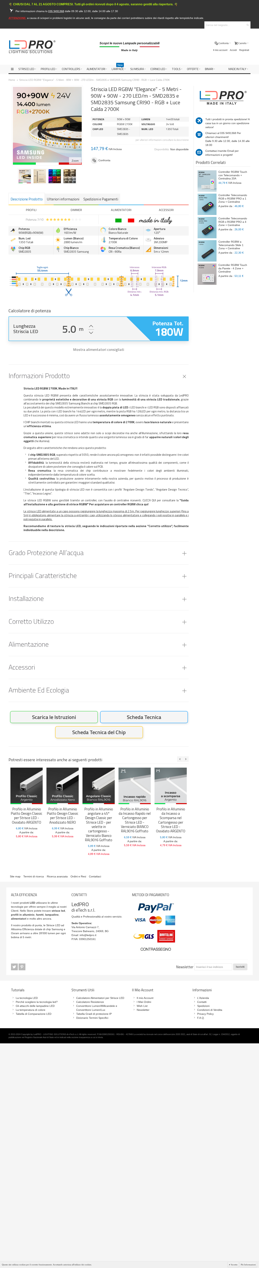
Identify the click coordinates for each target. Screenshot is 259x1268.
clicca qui (142, 504)
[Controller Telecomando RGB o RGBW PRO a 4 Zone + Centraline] (207, 227)
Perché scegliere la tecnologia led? (37, 1001)
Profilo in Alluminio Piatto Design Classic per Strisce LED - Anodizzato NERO (62, 815)
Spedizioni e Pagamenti (100, 199)
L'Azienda (203, 997)
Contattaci (95, 876)
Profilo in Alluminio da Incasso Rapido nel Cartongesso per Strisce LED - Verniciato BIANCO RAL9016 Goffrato (135, 820)
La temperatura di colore (30, 1009)
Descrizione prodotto (27, 199)
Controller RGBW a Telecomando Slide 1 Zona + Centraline (230, 245)
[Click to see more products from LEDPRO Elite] (223, 98)
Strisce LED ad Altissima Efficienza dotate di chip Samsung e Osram (38, 929)
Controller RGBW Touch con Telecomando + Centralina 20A (232, 175)
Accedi (233, 50)
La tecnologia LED (27, 997)
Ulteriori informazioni (63, 199)
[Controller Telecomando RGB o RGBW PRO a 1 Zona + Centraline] (207, 204)
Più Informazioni (248, 1264)
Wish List (142, 1005)
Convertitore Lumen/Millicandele (95, 1005)
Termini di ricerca (33, 876)
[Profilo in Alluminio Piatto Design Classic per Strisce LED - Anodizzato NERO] (62, 786)
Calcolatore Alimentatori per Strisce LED (100, 997)
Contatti (201, 1001)
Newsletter (184, 967)
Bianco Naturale (118, 233)
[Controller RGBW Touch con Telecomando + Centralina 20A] (207, 181)
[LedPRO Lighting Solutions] (32, 47)
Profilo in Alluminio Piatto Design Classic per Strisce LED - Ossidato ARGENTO (26, 815)
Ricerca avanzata (57, 876)
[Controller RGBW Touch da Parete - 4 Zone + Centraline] (207, 274)
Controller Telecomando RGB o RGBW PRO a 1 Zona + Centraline (232, 198)
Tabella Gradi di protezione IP (94, 1013)
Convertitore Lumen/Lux (90, 1009)
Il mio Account (145, 997)
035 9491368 (228, 133)
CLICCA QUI (149, 500)
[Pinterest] (22, 966)
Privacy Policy (205, 1013)
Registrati (244, 50)
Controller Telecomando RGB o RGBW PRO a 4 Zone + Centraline (232, 222)
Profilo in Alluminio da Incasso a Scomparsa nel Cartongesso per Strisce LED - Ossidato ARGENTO (170, 820)
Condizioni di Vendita (209, 1009)
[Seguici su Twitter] (15, 966)
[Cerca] (247, 25)
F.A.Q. (201, 1017)
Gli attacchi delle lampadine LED (35, 1005)
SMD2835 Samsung (76, 251)
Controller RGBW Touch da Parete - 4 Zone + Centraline (232, 268)
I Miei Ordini (144, 1001)
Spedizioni (203, 1005)
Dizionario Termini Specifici (92, 1017)
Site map (15, 876)
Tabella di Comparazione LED (33, 1013)
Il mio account (220, 50)
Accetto (234, 1264)
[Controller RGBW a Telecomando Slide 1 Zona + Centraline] (207, 251)
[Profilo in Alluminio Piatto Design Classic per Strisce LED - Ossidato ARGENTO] (26, 786)
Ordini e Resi (78, 876)
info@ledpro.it (88, 935)
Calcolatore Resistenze (90, 1001)
